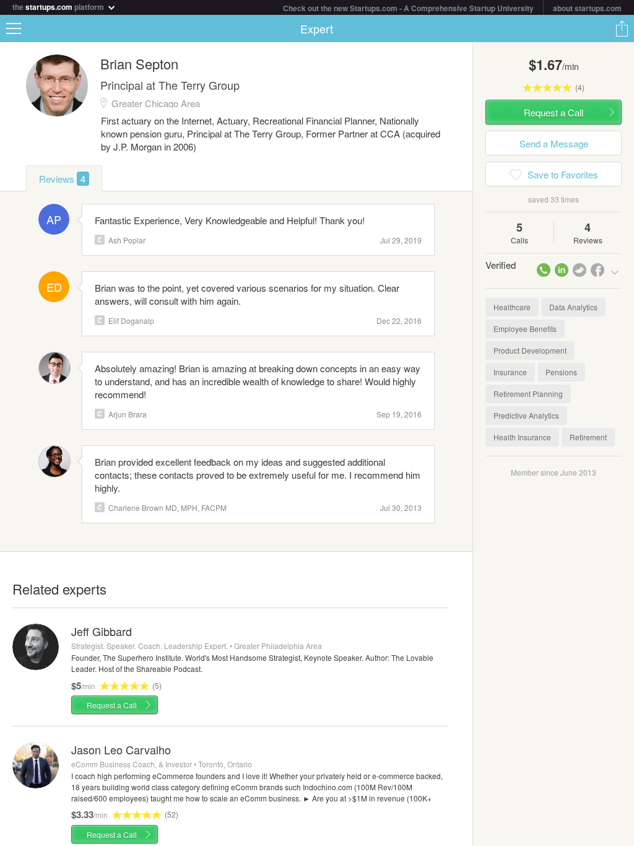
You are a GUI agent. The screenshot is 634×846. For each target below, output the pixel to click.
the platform (59, 6)
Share (621, 28)
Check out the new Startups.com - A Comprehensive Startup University (408, 8)
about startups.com (587, 8)
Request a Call (112, 705)
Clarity (100, 240)
